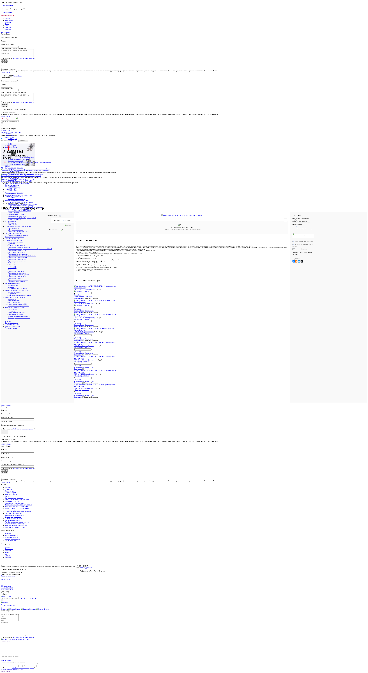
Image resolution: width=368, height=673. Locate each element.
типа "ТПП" (12, 268)
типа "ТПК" (12, 266)
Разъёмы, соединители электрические (17, 508)
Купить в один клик (22, 639)
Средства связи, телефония (13, 513)
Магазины (8, 29)
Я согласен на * (19, 637)
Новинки (8, 321)
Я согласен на (19, 58)
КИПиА (7, 496)
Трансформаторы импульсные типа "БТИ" (22, 256)
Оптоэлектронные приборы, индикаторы (18, 505)
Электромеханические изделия (15, 527)
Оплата (7, 24)
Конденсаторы (9, 491)
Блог (6, 25)
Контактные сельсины (15, 314)
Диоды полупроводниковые (14, 498)
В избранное (78, 340)
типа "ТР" (11, 269)
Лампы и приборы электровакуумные (17, 499)
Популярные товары (11, 323)
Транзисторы (9, 489)
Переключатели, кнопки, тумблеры (16, 506)
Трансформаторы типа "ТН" (17, 259)
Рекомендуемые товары (12, 326)
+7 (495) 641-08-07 (7, 588)
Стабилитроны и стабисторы (14, 515)
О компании (9, 20)
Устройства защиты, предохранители (17, 522)
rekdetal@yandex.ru (86, 568)
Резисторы (8, 487)
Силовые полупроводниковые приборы (18, 511)
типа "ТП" (11, 262)
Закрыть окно (5, 72)
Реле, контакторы (10, 510)
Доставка (8, 22)
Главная (7, 18)
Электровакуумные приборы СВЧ (16, 525)
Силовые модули (10, 492)
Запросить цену (18, 669)
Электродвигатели (11, 494)
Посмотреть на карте (8, 576)
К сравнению (89, 339)
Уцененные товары (11, 328)
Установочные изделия (12, 520)
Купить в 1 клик (79, 339)
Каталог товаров (6, 130)
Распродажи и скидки (12, 324)
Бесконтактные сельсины (16, 312)
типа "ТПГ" (12, 264)
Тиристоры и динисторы (13, 517)
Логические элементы (12, 501)
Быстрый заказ (5, 32)
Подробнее (77, 337)
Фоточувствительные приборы (15, 524)
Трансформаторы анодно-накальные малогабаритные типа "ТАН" (30, 249)
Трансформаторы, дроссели (14, 518)
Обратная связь (6, 586)
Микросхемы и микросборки (14, 503)
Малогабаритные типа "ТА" (17, 252)
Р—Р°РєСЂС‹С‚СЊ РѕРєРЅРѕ (28, 598)
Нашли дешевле (6, 405)
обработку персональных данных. (23, 58)
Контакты (8, 27)
